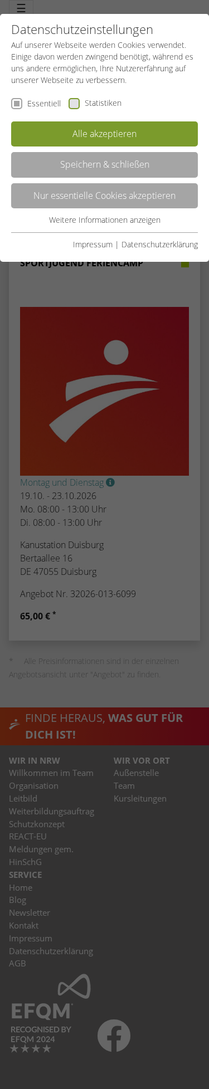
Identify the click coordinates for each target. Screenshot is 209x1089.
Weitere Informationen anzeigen (105, 219)
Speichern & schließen (104, 164)
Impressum (93, 244)
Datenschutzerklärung (159, 244)
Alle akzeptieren (104, 134)
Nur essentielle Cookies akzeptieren (104, 195)
